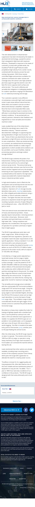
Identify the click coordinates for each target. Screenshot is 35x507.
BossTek (4, 389)
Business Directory (10, 468)
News (22, 468)
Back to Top (17, 401)
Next (31, 34)
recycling (19, 191)
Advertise (22, 479)
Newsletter (28, 473)
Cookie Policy (31, 487)
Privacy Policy (23, 487)
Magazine (12, 479)
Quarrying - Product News (18, 13)
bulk (4, 94)
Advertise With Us (10, 410)
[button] (6, 9)
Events (29, 468)
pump (31, 245)
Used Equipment (14, 473)
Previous (3, 34)
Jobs (4, 473)
